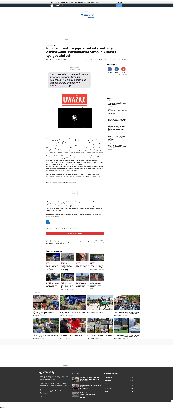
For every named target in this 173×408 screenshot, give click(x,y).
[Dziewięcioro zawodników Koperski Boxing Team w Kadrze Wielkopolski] (75, 386)
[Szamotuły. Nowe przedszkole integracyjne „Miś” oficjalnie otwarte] (100, 325)
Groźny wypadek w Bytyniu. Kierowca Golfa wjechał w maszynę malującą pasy (52, 266)
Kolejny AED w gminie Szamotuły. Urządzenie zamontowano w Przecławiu (71, 336)
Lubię (110, 67)
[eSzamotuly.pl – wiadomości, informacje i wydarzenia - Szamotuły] (56, 5)
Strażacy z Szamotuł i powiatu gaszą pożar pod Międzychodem (82, 285)
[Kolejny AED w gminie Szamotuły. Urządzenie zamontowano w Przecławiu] (73, 325)
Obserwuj (117, 67)
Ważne (55, 220)
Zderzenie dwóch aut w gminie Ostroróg (92, 242)
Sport (109, 100)
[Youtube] (122, 2)
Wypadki (47, 262)
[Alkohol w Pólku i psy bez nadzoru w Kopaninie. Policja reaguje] (53, 277)
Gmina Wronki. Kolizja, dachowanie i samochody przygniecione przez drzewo (67, 285)
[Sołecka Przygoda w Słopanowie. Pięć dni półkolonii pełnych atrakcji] (46, 302)
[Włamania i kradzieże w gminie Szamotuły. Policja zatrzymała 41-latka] (82, 257)
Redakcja (51, 59)
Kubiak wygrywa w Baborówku (95, 312)
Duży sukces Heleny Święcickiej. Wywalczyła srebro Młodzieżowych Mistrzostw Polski (117, 103)
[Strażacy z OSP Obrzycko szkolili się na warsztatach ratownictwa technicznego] (75, 379)
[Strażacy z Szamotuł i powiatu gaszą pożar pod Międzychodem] (82, 277)
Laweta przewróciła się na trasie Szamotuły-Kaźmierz (96, 285)
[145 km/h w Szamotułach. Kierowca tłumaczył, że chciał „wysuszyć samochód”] (97, 257)
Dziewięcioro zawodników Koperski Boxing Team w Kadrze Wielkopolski (90, 387)
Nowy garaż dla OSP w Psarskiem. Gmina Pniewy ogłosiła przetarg (117, 120)
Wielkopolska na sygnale (51, 45)
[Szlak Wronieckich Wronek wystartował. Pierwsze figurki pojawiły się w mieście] (46, 325)
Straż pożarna (78, 282)
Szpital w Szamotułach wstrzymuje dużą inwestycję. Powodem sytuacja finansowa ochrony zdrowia (67, 266)
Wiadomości (63, 262)
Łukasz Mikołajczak (49, 269)
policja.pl (52, 222)
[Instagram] (120, 2)
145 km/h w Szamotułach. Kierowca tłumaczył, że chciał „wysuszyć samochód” (96, 266)
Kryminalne (78, 262)
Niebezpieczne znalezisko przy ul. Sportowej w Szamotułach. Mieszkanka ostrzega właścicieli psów (116, 128)
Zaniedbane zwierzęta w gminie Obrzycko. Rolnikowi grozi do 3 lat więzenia (58, 242)
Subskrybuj (123, 67)
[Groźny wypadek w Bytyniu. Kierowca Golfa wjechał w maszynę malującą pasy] (53, 257)
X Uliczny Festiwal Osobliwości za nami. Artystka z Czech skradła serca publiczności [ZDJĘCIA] (127, 313)
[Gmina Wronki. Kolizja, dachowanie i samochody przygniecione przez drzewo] (67, 277)
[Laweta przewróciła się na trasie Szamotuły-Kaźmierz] (97, 277)
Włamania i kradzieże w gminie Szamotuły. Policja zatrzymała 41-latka (82, 265)
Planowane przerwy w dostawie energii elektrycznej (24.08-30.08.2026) (116, 138)
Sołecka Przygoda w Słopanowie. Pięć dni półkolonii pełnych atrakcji (43, 313)
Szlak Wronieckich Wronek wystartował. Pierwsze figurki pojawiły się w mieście (45, 336)
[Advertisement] (86, 29)
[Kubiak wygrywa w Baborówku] (100, 302)
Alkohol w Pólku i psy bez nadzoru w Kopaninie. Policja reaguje (52, 285)
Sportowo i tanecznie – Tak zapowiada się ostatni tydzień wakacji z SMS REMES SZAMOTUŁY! (127, 336)
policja (51, 220)
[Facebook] (118, 2)
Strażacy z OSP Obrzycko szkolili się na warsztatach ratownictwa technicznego (117, 112)
